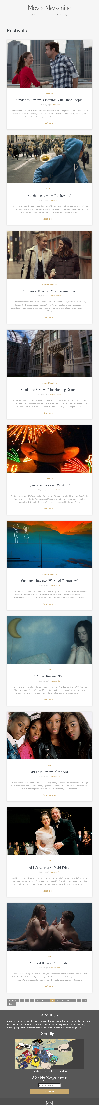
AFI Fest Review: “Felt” (49, 677)
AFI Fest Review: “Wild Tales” (49, 868)
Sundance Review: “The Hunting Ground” (50, 390)
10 (68, 1000)
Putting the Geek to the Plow (49, 1071)
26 (85, 1000)
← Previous (13, 1000)
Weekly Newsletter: (50, 1078)
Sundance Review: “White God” (49, 196)
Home (21, 15)
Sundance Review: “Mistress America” (49, 291)
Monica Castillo (55, 296)
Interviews (45, 15)
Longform (32, 15)
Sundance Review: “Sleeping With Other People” (50, 100)
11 (73, 1000)
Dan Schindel (55, 200)
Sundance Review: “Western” (49, 485)
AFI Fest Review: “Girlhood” (49, 772)
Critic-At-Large (61, 15)
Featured (45, 284)
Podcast (76, 15)
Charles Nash (55, 105)
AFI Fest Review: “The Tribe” (49, 963)
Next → (11, 1004)
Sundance (49, 93)
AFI (49, 670)
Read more (49, 123)
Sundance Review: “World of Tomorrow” (49, 581)
